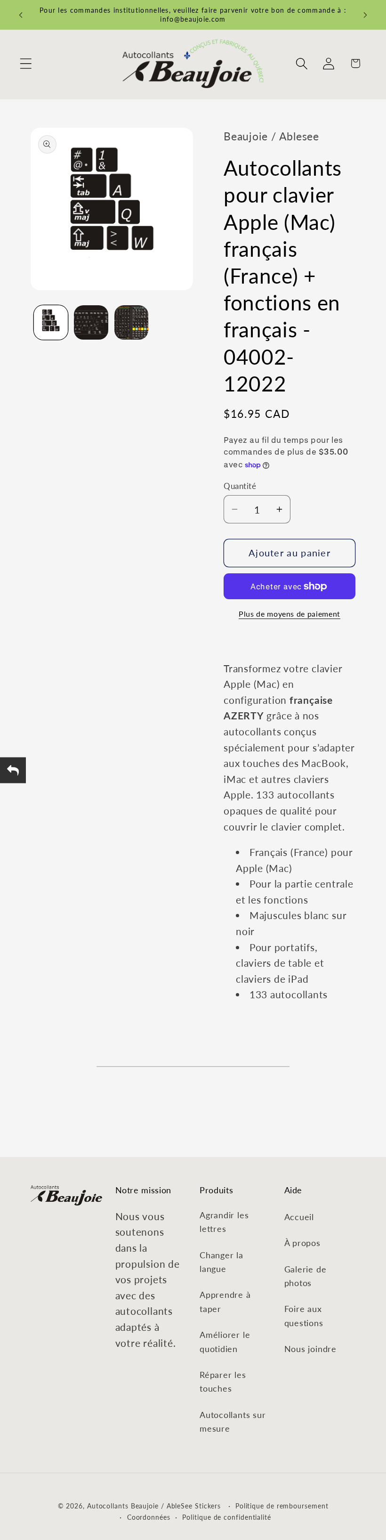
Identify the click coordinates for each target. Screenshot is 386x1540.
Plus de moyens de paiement (289, 614)
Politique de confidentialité (226, 1517)
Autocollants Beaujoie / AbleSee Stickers (154, 1506)
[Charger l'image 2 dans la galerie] (91, 322)
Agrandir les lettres (224, 1222)
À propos (302, 1243)
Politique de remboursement (282, 1506)
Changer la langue (221, 1262)
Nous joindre (310, 1349)
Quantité (240, 486)
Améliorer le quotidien (225, 1341)
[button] (25, 63)
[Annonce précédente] (20, 15)
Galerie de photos (305, 1276)
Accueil (299, 1217)
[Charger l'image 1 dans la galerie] (51, 322)
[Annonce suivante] (365, 15)
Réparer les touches (223, 1381)
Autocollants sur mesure (232, 1422)
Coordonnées (148, 1517)
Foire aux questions (303, 1316)
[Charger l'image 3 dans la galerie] (131, 322)
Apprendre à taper (225, 1301)
